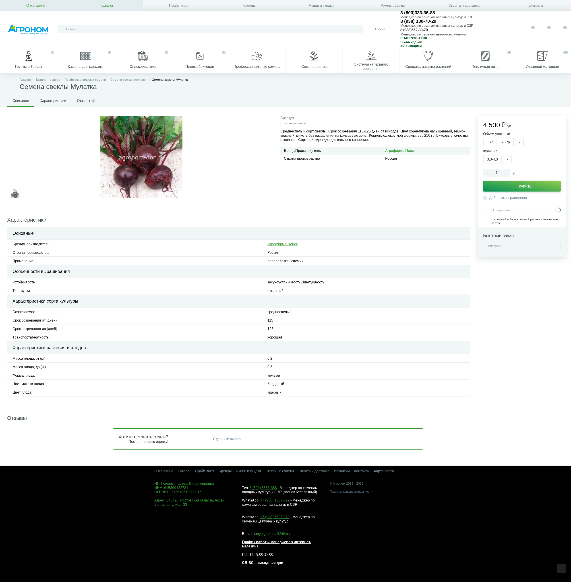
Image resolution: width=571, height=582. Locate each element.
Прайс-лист (178, 5)
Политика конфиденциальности (351, 491)
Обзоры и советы (279, 471)
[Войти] (515, 29)
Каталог (107, 5)
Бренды (250, 5)
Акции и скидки (321, 5)
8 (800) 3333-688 (263, 488)
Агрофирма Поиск (400, 151)
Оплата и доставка (464, 5)
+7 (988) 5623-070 (275, 517)
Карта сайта (384, 471)
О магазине (35, 5)
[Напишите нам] (501, 29)
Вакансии (342, 471)
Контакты (535, 5)
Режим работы (393, 5)
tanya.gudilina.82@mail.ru (275, 534)
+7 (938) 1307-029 (275, 500)
